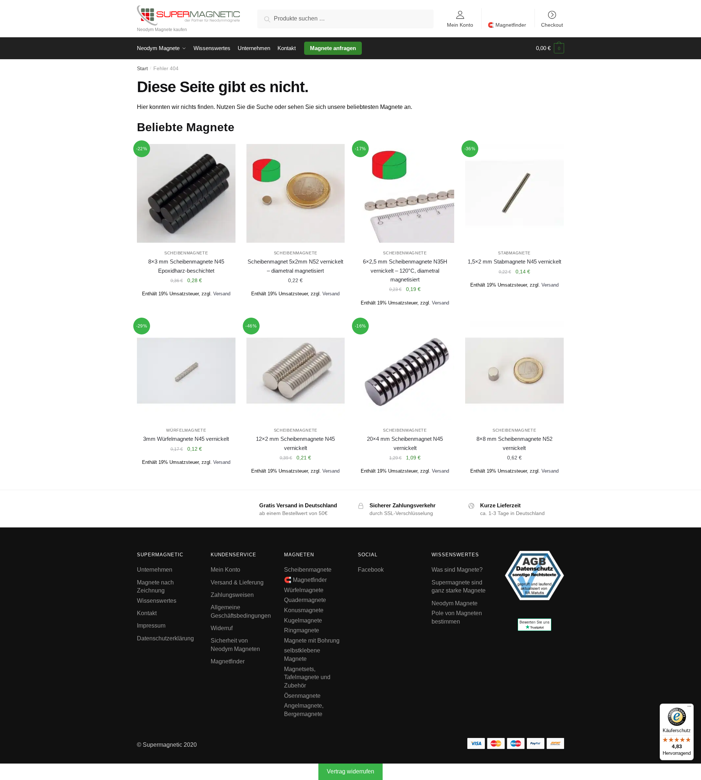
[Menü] (689, 708)
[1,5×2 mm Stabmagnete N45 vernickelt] (514, 193)
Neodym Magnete (455, 603)
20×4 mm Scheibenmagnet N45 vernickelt (405, 443)
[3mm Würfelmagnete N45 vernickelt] (186, 370)
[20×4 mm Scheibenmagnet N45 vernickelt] (405, 370)
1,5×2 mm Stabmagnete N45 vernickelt (514, 261)
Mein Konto (460, 24)
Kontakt (147, 613)
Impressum (151, 625)
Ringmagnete (301, 630)
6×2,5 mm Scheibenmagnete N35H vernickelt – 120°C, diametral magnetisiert (405, 270)
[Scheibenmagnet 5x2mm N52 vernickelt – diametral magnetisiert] (295, 193)
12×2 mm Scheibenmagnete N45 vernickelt (295, 443)
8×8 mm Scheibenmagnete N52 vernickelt (514, 443)
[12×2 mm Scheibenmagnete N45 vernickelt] (295, 370)
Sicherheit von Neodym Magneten (235, 644)
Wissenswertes (156, 601)
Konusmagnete (303, 610)
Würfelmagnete (186, 430)
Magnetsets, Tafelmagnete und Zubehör (307, 677)
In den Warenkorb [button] (186, 313)
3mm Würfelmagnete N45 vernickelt (186, 439)
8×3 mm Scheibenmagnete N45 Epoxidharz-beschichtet (186, 265)
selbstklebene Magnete (302, 654)
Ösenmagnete (302, 696)
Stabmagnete (514, 253)
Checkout (552, 24)
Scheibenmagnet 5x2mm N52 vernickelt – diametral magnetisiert (295, 265)
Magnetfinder (228, 661)
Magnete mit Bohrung (312, 640)
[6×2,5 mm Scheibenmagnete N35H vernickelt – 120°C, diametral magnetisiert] (405, 193)
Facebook (371, 570)
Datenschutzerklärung (165, 638)
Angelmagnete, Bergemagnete (303, 710)
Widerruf (222, 628)
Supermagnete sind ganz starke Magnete (459, 586)
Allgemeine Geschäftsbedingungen (241, 611)
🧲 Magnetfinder (507, 25)
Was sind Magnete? (457, 570)
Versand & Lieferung (237, 582)
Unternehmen (154, 570)
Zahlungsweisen (232, 595)
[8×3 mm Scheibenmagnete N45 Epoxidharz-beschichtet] (186, 193)
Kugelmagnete (303, 620)
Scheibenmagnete (186, 253)
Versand (221, 293)
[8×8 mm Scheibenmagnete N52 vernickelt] (514, 370)
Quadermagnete (305, 600)
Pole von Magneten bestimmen (457, 617)
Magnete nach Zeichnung (155, 586)
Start (142, 68)
